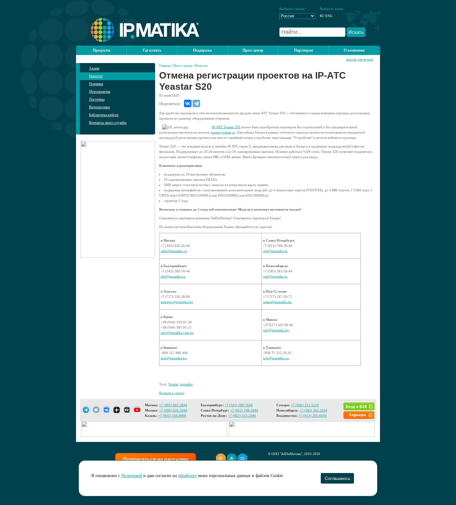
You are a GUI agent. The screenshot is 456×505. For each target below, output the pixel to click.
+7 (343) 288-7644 (239, 405)
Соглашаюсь (337, 478)
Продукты (101, 50)
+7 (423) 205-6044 (313, 415)
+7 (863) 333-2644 (242, 415)
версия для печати (359, 59)
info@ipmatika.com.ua (177, 332)
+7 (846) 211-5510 (305, 405)
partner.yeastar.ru (223, 132)
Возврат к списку (172, 393)
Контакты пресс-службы (108, 123)
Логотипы (97, 99)
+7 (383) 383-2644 (313, 410)
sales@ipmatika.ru (174, 251)
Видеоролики (99, 107)
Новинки (96, 84)
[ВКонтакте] (187, 103)
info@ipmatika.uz (276, 358)
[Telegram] (196, 103)
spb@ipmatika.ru (275, 251)
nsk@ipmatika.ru (275, 276)
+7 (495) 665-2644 (173, 405)
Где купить (152, 50)
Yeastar (173, 384)
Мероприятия (99, 91)
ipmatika (186, 384)
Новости (95, 76)
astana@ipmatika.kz (277, 302)
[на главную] (137, 41)
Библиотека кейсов (103, 115)
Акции (94, 68)
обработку (187, 475)
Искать (356, 32)
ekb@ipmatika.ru (173, 276)
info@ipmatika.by (276, 330)
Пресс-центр (182, 65)
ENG (329, 16)
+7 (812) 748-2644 (244, 410)
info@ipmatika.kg (174, 358)
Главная (164, 65)
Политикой (131, 475)
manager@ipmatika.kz (177, 302)
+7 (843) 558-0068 (172, 415)
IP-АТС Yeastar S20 (226, 127)
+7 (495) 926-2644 (173, 410)
